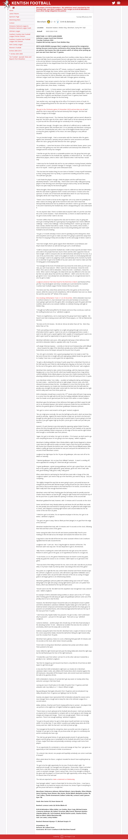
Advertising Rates (14, 20)
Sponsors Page (14, 17)
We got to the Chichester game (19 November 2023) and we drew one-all (61, 109)
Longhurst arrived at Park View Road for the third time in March (56, 282)
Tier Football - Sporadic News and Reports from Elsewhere (20, 58)
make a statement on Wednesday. (63, 779)
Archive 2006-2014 (15, 51)
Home (11, 10)
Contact (11, 23)
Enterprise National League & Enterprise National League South (20, 27)
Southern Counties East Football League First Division (19, 40)
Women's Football (15, 48)
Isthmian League (14, 31)
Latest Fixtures (14, 14)
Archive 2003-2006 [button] (16, 54)
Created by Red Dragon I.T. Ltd (64, 836)
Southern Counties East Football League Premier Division (19, 35)
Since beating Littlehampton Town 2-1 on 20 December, (54, 298)
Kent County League (15, 44)
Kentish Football (31, 3)
